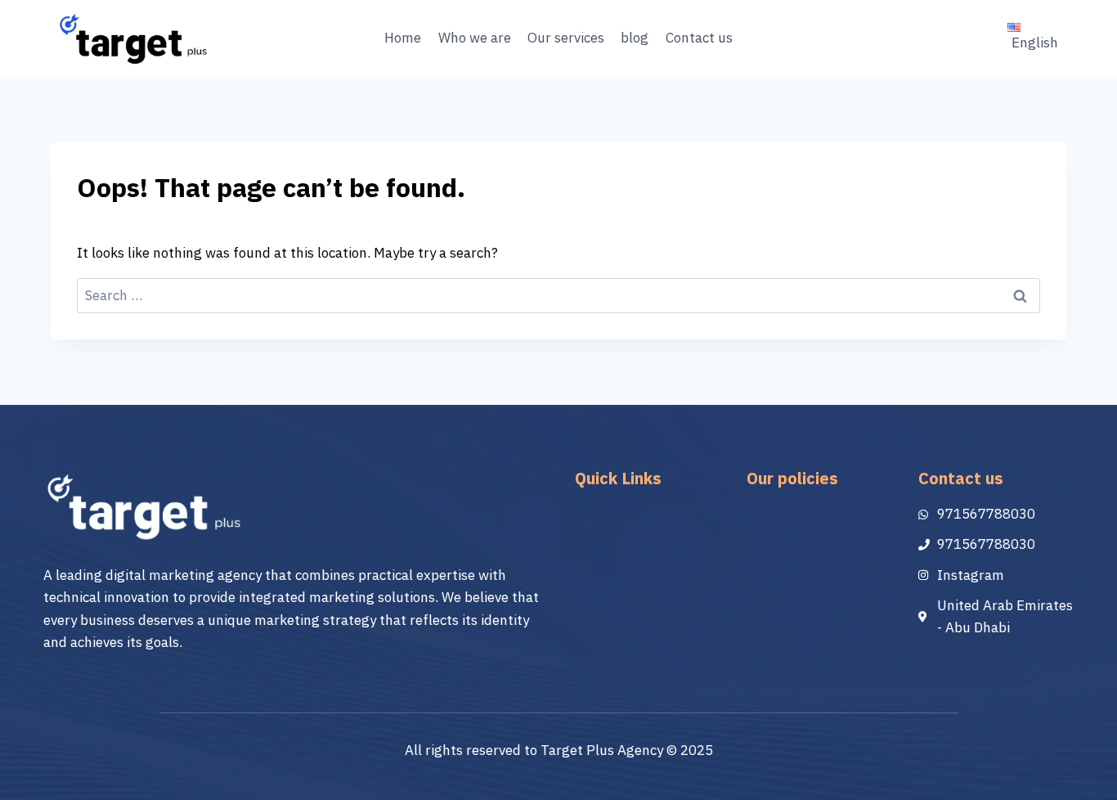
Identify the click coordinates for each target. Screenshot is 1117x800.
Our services (565, 38)
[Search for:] (558, 295)
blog (634, 38)
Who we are (474, 38)
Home (402, 38)
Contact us (699, 38)
